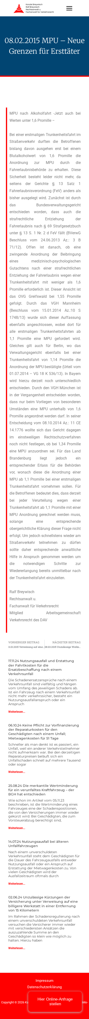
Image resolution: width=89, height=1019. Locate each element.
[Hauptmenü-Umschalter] (69, 8)
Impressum (44, 980)
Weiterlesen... (16, 711)
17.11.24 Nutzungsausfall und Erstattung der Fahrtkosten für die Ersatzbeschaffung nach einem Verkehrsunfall (41, 667)
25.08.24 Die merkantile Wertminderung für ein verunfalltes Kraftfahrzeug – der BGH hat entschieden (43, 790)
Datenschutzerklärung (44, 987)
